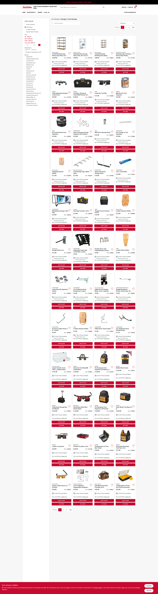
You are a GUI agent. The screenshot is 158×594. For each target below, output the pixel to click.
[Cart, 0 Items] (135, 7)
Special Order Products (32, 31)
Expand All (34, 49)
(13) (30, 62)
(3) (30, 71)
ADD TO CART (61, 68)
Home (24, 12)
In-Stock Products (31, 29)
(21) (30, 60)
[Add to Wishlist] (69, 53)
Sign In (124, 7)
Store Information (130, 12)
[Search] (104, 7)
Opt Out (149, 590)
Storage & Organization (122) (33, 52)
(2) (28, 73)
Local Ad (46, 12)
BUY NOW (61, 72)
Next (133, 27)
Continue (148, 586)
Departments (31, 12)
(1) (30, 81)
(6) (30, 64)
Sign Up (130, 7)
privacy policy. (98, 587)
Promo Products (30, 24)
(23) (29, 56)
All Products (29, 27)
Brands (40, 12)
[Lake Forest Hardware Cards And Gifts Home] (27, 7)
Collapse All (27, 49)
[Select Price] (39, 45)
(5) (28, 69)
